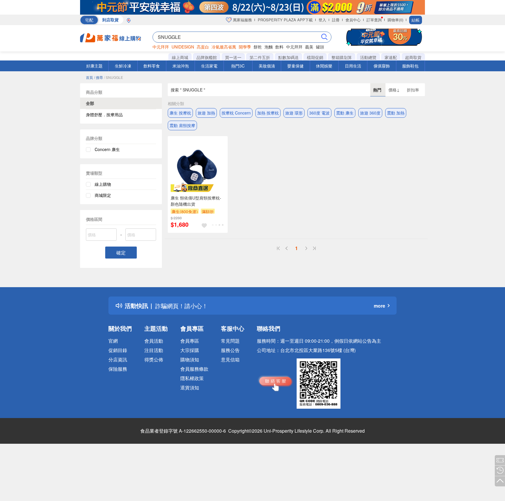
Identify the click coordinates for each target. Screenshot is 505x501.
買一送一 (233, 57)
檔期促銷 (315, 57)
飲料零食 (151, 66)
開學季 (245, 47)
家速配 (391, 57)
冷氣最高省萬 (224, 47)
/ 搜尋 (98, 77)
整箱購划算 (341, 57)
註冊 (336, 19)
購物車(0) (395, 19)
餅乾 (258, 47)
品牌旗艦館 (206, 57)
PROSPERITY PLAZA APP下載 (285, 19)
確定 (121, 252)
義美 (309, 47)
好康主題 (94, 66)
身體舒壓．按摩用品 (104, 114)
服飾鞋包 (410, 66)
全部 (90, 103)
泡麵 (268, 47)
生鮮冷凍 (123, 66)
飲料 (279, 47)
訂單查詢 (374, 19)
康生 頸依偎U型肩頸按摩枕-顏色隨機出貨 (196, 201)
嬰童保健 (295, 66)
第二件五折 (260, 57)
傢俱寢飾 (381, 66)
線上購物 (103, 184)
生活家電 (209, 66)
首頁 (89, 77)
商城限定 (103, 195)
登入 (322, 19)
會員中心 (353, 19)
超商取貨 (413, 57)
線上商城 (180, 57)
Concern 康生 (107, 149)
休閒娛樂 (324, 66)
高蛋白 (203, 47)
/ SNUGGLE (113, 77)
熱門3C (238, 66)
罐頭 (320, 47)
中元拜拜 (161, 47)
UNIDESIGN (183, 47)
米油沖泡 (180, 66)
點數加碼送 (288, 57)
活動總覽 (368, 57)
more (379, 305)
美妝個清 (267, 66)
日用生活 (353, 66)
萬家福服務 (242, 19)
